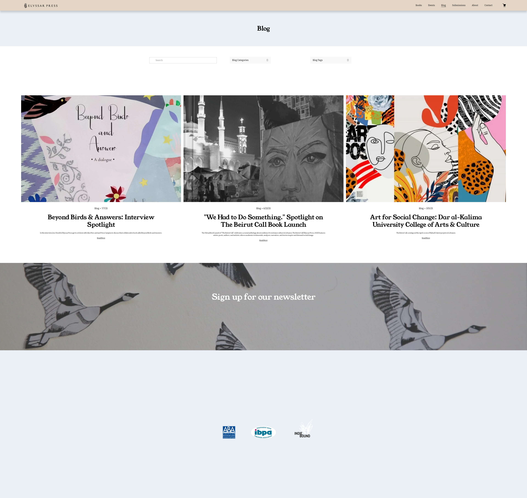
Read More (101, 238)
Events (431, 5)
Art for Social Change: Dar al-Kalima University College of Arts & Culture (426, 221)
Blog (443, 5)
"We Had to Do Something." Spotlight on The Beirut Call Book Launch (263, 221)
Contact (488, 5)
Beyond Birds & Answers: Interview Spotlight (101, 221)
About (475, 5)
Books (419, 5)
